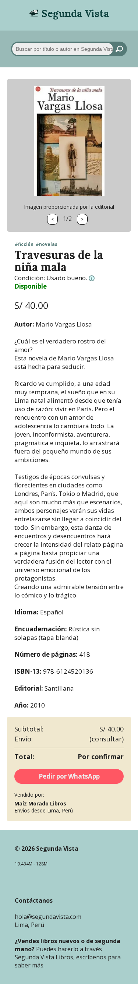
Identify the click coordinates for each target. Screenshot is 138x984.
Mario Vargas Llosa (64, 324)
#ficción (24, 244)
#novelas (46, 244)
